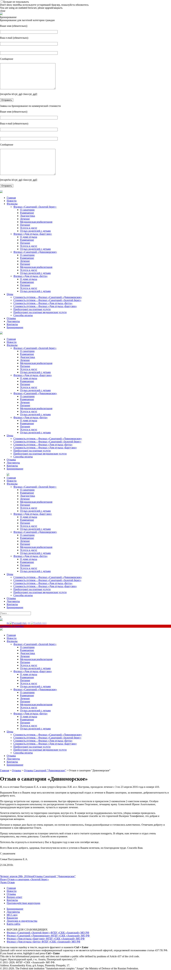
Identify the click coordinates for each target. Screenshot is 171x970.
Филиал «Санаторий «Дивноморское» (35, 252)
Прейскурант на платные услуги (32, 309)
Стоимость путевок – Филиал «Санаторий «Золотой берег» (47, 300)
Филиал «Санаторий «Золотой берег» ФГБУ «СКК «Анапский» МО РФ (48, 932)
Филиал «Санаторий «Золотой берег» (34, 206)
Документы (13, 321)
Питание (25, 224)
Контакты (12, 324)
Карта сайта (13, 923)
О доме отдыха (28, 236)
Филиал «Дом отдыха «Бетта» (30, 276)
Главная (11, 197)
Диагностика (27, 215)
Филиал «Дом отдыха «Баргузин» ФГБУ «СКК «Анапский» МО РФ (46, 938)
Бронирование (15, 327)
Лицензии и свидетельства (22, 920)
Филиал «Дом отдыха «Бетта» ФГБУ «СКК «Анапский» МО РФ (43, 941)
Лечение (25, 218)
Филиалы (12, 203)
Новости (12, 200)
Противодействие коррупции (23, 903)
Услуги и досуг (28, 227)
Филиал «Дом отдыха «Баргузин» (32, 233)
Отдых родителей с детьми (35, 230)
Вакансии (12, 917)
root (31, 876)
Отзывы (11, 318)
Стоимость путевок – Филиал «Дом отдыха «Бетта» (42, 303)
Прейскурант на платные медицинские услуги (40, 312)
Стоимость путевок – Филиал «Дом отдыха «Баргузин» (45, 306)
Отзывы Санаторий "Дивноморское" (55, 876)
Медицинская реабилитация (36, 221)
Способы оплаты (23, 315)
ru (8, 622)
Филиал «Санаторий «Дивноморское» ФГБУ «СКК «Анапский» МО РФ (48, 935)
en (29, 622)
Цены (10, 294)
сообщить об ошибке (12, 626)
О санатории (27, 209)
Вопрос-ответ (14, 897)
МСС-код (12, 914)
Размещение (27, 212)
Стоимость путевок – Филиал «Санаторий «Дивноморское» (47, 297)
